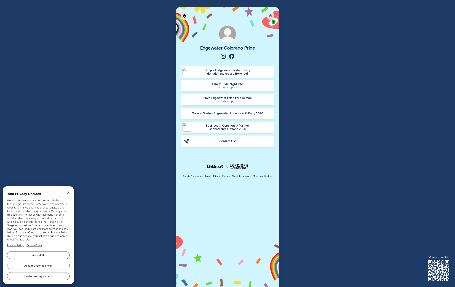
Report (208, 176)
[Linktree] (184, 16)
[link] (223, 56)
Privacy (216, 176)
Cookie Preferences (192, 176)
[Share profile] (270, 16)
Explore (226, 176)
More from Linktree (262, 176)
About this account (241, 176)
